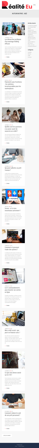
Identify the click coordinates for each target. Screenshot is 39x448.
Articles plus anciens (7, 435)
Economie (29, 57)
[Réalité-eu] (17, 5)
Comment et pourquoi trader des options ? (12, 248)
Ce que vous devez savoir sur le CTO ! (13, 373)
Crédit (29, 55)
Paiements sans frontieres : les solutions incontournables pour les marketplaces (13, 85)
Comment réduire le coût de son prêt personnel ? (13, 414)
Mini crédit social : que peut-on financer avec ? (12, 331)
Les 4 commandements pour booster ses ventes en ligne (13, 290)
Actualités (30, 52)
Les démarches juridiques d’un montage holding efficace (13, 41)
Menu (34, 4)
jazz (11, 37)
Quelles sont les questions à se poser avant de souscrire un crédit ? (13, 128)
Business (29, 53)
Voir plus (8, 57)
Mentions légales (21, 446)
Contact (16, 446)
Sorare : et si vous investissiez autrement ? (13, 209)
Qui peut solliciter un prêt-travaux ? (13, 169)
